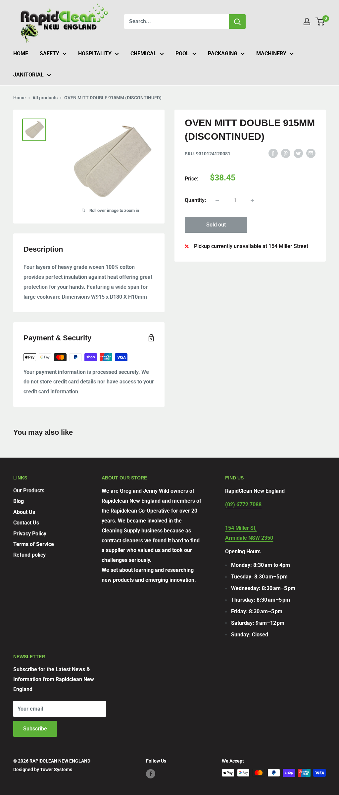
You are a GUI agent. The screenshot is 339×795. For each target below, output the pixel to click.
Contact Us (26, 523)
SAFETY (49, 53)
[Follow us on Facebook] (150, 773)
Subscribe (35, 728)
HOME (20, 53)
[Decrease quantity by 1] (217, 200)
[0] (320, 21)
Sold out (216, 225)
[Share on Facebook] (273, 153)
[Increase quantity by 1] (252, 200)
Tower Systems (56, 769)
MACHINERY (271, 53)
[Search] (237, 21)
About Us (24, 512)
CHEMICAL (143, 53)
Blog (18, 501)
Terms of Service (33, 544)
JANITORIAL (28, 75)
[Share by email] (310, 153)
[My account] (307, 21)
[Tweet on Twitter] (298, 153)
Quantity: (195, 200)
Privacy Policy (29, 533)
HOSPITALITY (95, 53)
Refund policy (29, 555)
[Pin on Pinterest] (285, 153)
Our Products (28, 490)
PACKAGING (222, 53)
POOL (182, 53)
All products (45, 97)
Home (19, 97)
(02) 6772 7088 (243, 504)
